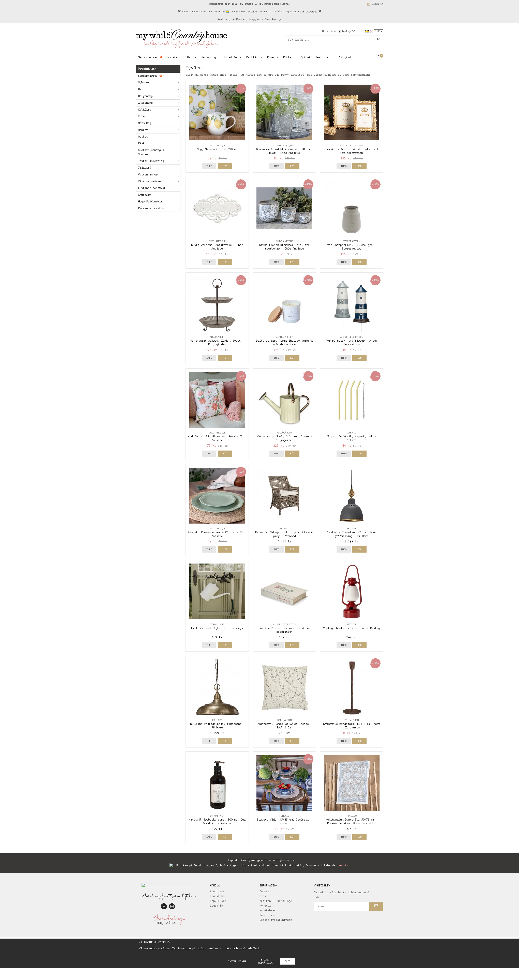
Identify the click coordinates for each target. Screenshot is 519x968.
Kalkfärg (252, 57)
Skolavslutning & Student (151, 152)
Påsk (141, 143)
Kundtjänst (218, 891)
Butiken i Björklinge (276, 900)
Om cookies (268, 915)
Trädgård (344, 57)
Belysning (208, 57)
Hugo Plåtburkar (150, 201)
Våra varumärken (150, 181)
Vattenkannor (148, 174)
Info (209, 166)
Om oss (264, 891)
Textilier (322, 57)
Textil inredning (151, 160)
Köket (271, 57)
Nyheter (173, 57)
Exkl (354, 31)
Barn (190, 57)
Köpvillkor (218, 900)
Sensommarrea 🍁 (150, 57)
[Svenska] (367, 31)
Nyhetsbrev (268, 910)
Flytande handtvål (152, 187)
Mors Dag (144, 123)
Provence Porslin (151, 208)
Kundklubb (217, 896)
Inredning (231, 57)
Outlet (306, 57)
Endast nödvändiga (265, 961)
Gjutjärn (144, 194)
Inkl (344, 31)
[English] (372, 31)
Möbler (288, 57)
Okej (287, 961)
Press (264, 896)
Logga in (377, 3)
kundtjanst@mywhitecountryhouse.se (267, 860)
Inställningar (237, 961)
